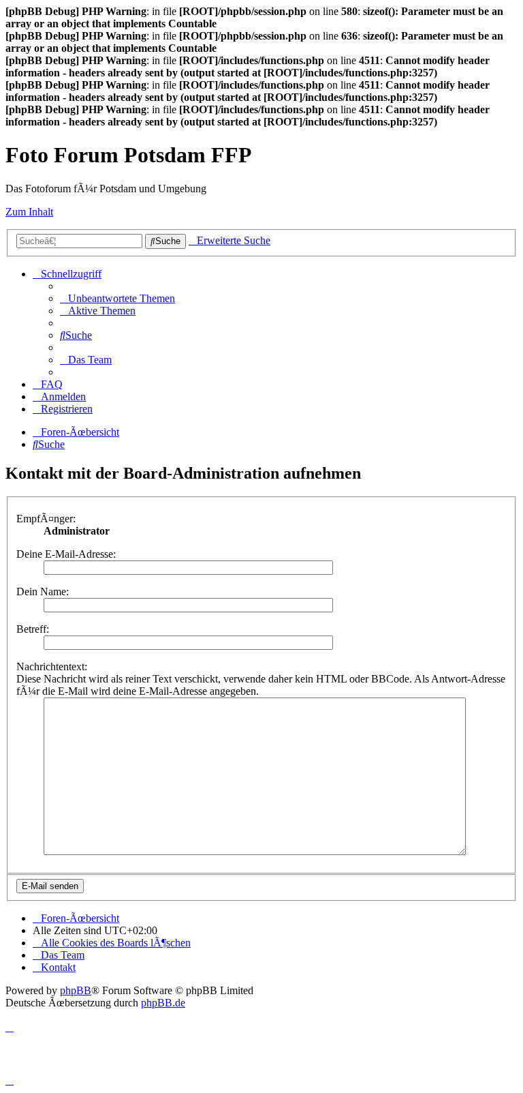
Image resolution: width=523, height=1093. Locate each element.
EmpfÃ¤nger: (46, 518)
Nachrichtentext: (51, 666)
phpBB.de (163, 1002)
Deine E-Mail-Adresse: (66, 554)
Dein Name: (42, 591)
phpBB (75, 990)
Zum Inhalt (29, 212)
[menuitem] (117, 298)
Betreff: (32, 629)
